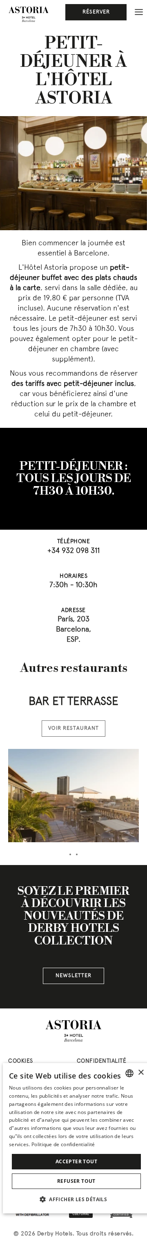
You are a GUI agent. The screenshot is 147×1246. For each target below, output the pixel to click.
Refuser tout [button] (76, 1181)
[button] (76, 1199)
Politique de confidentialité (63, 1144)
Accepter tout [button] (76, 1161)
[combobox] (129, 1073)
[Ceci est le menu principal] (139, 12)
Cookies (20, 1061)
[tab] (70, 854)
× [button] (141, 1073)
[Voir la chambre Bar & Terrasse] (73, 795)
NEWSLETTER (73, 975)
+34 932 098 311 (73, 551)
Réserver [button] (96, 12)
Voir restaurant (73, 728)
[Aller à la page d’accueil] (28, 14)
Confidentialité (102, 1061)
